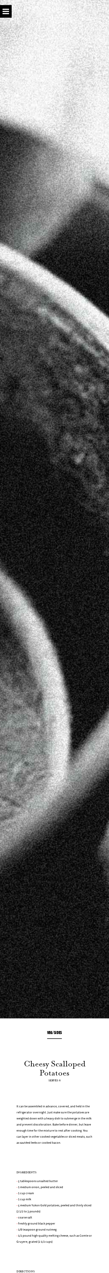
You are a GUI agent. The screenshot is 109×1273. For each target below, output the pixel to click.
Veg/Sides (54, 1032)
